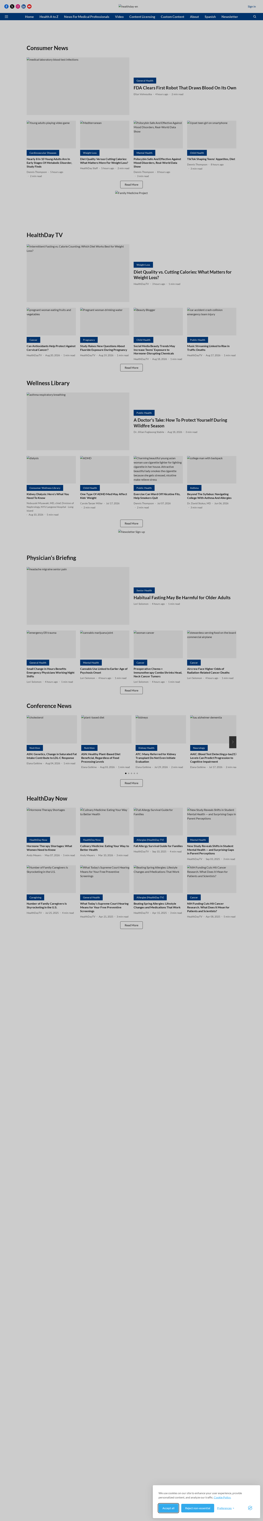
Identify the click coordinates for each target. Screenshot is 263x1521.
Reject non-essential (197, 1508)
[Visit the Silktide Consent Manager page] (250, 1508)
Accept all (168, 1508)
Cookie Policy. (222, 1497)
